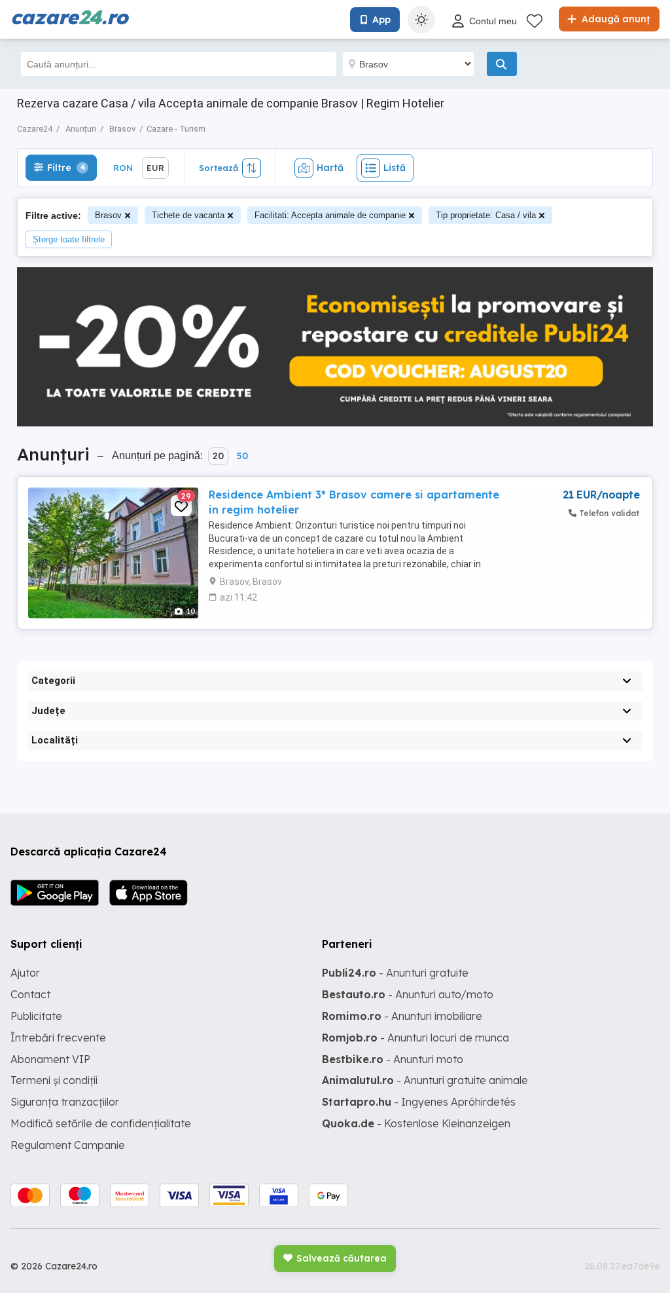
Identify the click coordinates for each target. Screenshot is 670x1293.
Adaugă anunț (614, 19)
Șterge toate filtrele (69, 239)
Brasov (108, 215)
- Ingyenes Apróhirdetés (419, 1101)
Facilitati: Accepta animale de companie (330, 215)
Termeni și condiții (53, 1080)
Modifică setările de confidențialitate (100, 1123)
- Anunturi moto (392, 1059)
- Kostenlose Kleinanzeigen (416, 1123)
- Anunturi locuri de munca (415, 1037)
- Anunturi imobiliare (402, 1015)
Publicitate (36, 1015)
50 (242, 456)
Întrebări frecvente (58, 1037)
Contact (30, 994)
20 (218, 456)
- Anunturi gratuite (395, 972)
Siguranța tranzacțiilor (64, 1101)
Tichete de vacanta (188, 215)
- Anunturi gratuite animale (425, 1080)
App (381, 20)
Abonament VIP (50, 1059)
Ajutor (25, 972)
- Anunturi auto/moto (407, 994)
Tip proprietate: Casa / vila (486, 215)
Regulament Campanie (67, 1145)
